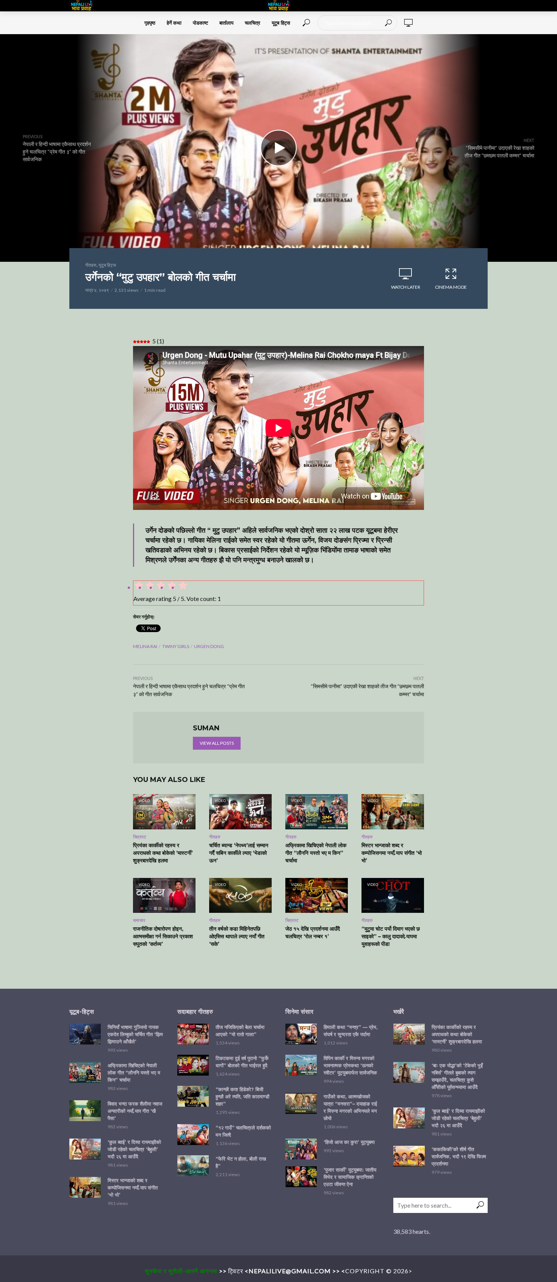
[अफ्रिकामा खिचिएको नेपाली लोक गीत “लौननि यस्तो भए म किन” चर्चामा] (85, 1072)
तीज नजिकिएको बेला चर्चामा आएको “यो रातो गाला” (240, 1030)
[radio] (182, 586)
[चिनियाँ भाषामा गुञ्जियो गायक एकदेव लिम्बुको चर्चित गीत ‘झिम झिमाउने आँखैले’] (85, 1034)
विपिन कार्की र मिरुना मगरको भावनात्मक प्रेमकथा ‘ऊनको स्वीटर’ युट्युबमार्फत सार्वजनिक (350, 1065)
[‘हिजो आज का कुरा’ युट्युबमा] (301, 1149)
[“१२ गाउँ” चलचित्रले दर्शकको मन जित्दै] (193, 1134)
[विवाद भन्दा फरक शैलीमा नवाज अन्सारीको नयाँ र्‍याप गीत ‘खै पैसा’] (85, 1110)
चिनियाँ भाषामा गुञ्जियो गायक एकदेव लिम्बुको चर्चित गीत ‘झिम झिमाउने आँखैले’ (135, 1034)
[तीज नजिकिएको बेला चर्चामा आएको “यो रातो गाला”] (193, 1034)
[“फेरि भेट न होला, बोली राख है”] (193, 1165)
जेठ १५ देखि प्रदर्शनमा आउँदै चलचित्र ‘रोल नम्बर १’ (312, 932)
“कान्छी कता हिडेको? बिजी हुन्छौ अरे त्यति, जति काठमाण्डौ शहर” (242, 1096)
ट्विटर (235, 1270)
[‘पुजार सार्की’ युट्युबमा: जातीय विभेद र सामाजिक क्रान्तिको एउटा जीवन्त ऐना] (301, 1176)
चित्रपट (139, 837)
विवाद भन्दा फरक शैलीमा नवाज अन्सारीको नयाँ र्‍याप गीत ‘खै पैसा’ (135, 1111)
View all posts (217, 743)
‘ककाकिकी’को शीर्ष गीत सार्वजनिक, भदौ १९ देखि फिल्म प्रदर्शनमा (459, 1156)
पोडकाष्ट (200, 23)
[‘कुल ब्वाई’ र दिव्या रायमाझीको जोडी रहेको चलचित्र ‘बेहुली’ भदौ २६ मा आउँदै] (85, 1149)
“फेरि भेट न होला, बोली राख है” (241, 1162)
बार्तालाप (226, 23)
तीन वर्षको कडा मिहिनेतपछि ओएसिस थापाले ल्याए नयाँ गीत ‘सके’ (236, 936)
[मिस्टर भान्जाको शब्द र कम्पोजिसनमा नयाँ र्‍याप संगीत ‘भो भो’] (85, 1187)
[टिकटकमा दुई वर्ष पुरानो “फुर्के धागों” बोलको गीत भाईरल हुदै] (193, 1065)
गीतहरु (90, 265)
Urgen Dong (209, 646)
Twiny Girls (175, 646)
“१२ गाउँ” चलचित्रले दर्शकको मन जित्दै (243, 1131)
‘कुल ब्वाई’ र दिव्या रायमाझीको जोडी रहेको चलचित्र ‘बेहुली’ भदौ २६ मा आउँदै (134, 1149)
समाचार (139, 920)
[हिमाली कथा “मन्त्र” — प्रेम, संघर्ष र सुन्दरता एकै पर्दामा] (301, 1034)
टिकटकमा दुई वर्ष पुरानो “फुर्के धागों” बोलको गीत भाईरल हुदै (242, 1061)
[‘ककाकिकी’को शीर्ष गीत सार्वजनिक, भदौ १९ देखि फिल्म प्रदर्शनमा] (409, 1156)
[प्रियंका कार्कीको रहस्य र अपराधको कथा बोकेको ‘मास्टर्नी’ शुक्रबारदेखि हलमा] (409, 1034)
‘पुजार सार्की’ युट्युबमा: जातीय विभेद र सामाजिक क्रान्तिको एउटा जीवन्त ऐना (350, 1177)
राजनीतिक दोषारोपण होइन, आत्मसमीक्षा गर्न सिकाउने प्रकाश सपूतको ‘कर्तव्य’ (163, 936)
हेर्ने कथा (174, 23)
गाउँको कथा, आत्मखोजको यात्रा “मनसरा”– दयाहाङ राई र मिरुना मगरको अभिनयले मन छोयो (350, 1107)
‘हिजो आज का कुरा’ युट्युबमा (349, 1142)
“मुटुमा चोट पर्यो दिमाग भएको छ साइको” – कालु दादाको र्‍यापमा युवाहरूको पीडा (390, 936)
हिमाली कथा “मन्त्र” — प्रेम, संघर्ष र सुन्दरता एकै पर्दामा (351, 1030)
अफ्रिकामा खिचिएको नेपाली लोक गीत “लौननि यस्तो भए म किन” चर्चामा (315, 853)
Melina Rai (145, 646)
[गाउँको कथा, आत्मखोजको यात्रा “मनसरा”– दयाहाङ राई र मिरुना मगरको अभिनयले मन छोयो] (301, 1103)
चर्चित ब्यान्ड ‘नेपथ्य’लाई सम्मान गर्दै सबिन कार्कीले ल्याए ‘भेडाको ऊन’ (238, 853)
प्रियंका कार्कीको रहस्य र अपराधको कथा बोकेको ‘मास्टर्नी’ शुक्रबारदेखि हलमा (163, 853)
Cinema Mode (451, 287)
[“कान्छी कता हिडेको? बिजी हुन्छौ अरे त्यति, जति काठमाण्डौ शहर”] (193, 1096)
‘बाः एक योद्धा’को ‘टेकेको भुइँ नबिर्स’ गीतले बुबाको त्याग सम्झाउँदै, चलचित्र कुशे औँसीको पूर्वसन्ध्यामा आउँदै (457, 1076)
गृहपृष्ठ (149, 23)
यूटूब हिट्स (281, 23)
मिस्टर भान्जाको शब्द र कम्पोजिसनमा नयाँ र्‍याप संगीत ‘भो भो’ (391, 853)
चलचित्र (252, 23)
